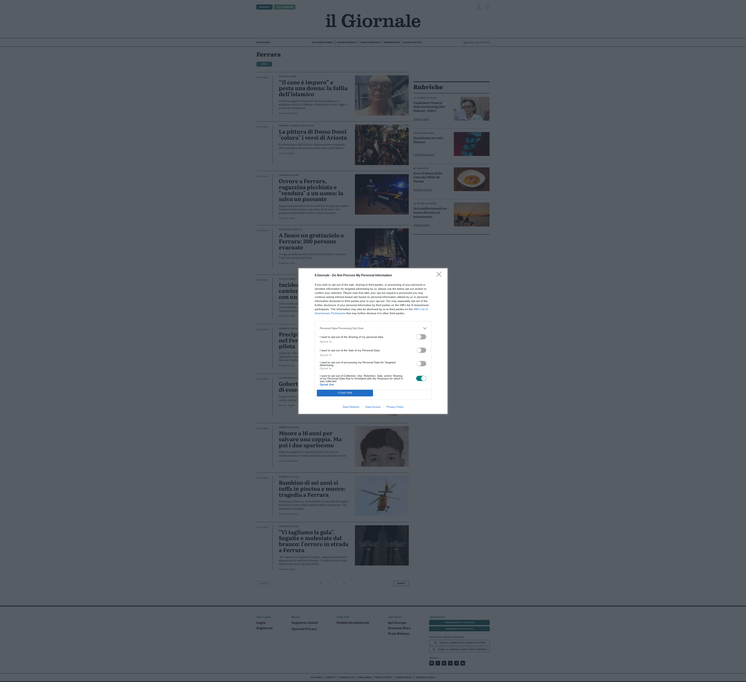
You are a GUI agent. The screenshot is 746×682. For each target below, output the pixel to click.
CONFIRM (345, 392)
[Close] (440, 275)
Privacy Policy (395, 406)
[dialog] (373, 341)
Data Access (373, 406)
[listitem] (373, 328)
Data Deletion (351, 406)
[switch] (421, 336)
